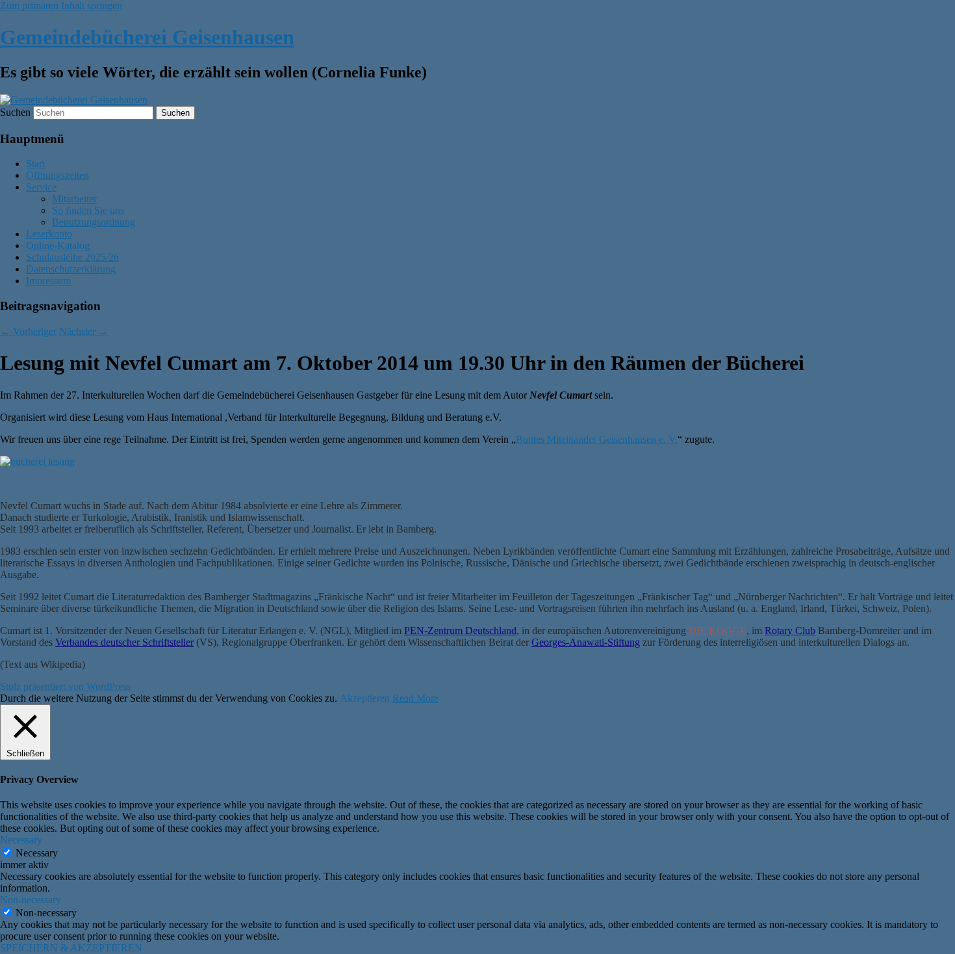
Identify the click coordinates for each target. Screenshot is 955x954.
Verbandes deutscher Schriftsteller (124, 642)
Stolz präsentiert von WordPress (65, 686)
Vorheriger (28, 331)
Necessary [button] (21, 839)
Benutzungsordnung (93, 222)
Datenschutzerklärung (71, 268)
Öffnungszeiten (57, 175)
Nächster (83, 331)
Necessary (37, 852)
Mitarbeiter (74, 198)
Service (41, 186)
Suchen (15, 112)
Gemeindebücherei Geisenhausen (147, 37)
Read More (415, 698)
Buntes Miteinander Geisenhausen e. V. (597, 439)
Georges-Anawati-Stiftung (585, 642)
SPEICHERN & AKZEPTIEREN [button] (71, 947)
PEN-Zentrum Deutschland (460, 630)
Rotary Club (790, 630)
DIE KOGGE (717, 630)
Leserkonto (49, 233)
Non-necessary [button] (30, 899)
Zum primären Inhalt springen (61, 5)
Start (35, 163)
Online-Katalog (58, 245)
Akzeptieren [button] (365, 698)
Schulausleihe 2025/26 (72, 257)
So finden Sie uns (88, 210)
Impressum (48, 280)
